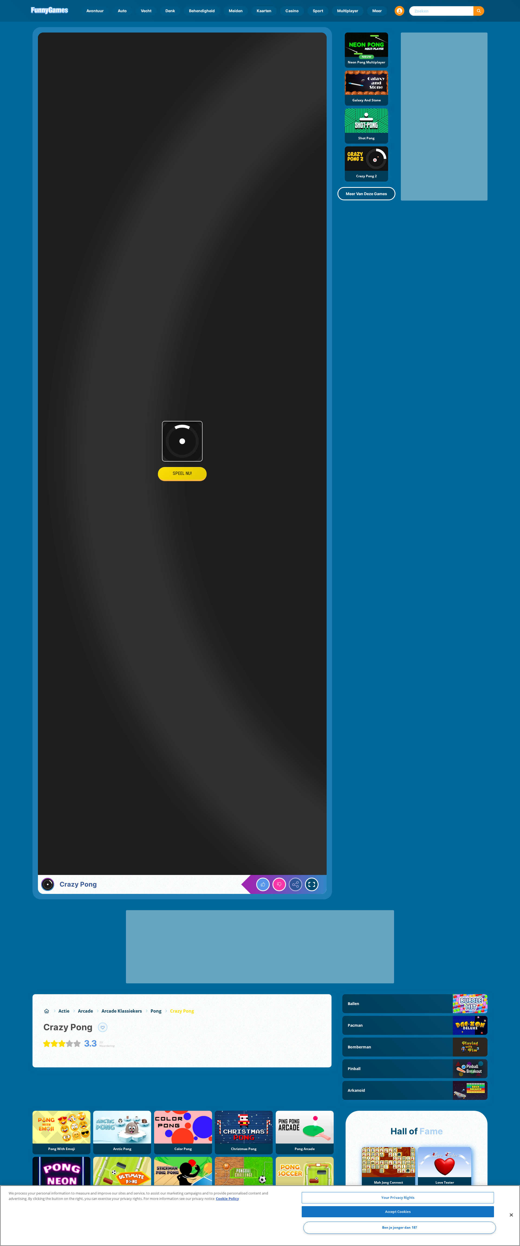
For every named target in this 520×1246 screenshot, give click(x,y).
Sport (318, 10)
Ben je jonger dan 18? (399, 1227)
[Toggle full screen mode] (311, 884)
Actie (63, 1011)
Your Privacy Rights (397, 1197)
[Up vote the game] (263, 884)
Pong (156, 1011)
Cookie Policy (227, 1198)
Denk (170, 10)
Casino (292, 10)
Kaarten (264, 10)
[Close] (511, 1215)
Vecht (146, 10)
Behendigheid (202, 10)
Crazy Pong (182, 1011)
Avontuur (95, 10)
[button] (399, 11)
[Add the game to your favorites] (103, 1027)
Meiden (236, 10)
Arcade (85, 1011)
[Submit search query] (478, 11)
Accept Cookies (398, 1211)
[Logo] (49, 11)
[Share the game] (295, 884)
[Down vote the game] (279, 884)
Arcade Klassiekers (122, 1011)
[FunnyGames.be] (46, 1011)
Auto (122, 10)
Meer (377, 10)
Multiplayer (347, 10)
